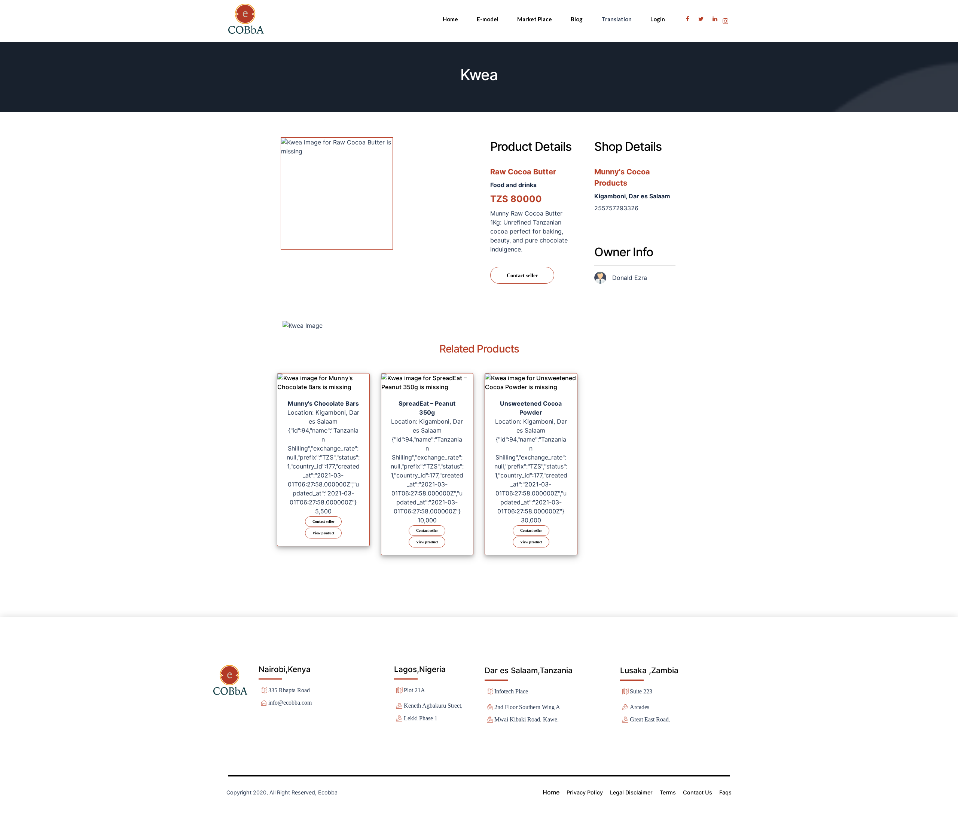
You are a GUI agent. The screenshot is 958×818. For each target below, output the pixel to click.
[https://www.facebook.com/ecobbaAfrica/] (688, 18)
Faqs (725, 792)
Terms (668, 792)
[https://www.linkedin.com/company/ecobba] (715, 18)
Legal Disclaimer (631, 792)
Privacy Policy (585, 792)
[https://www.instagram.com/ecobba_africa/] (725, 18)
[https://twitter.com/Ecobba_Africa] (702, 18)
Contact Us (697, 792)
